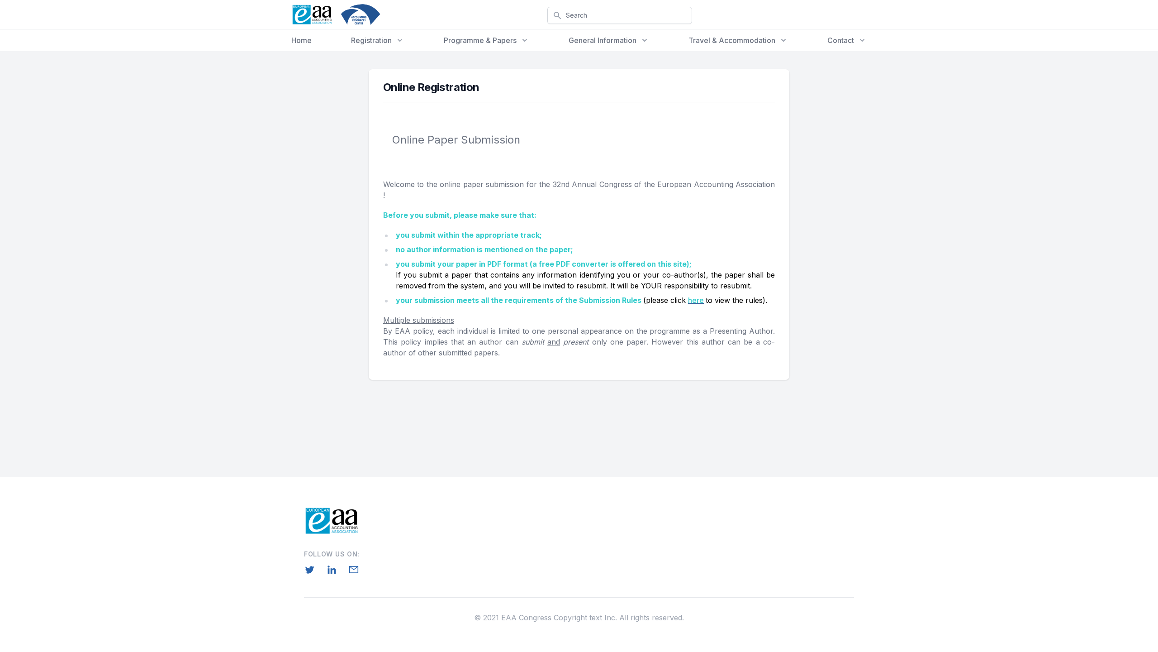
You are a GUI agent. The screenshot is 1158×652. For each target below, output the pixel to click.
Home (301, 40)
